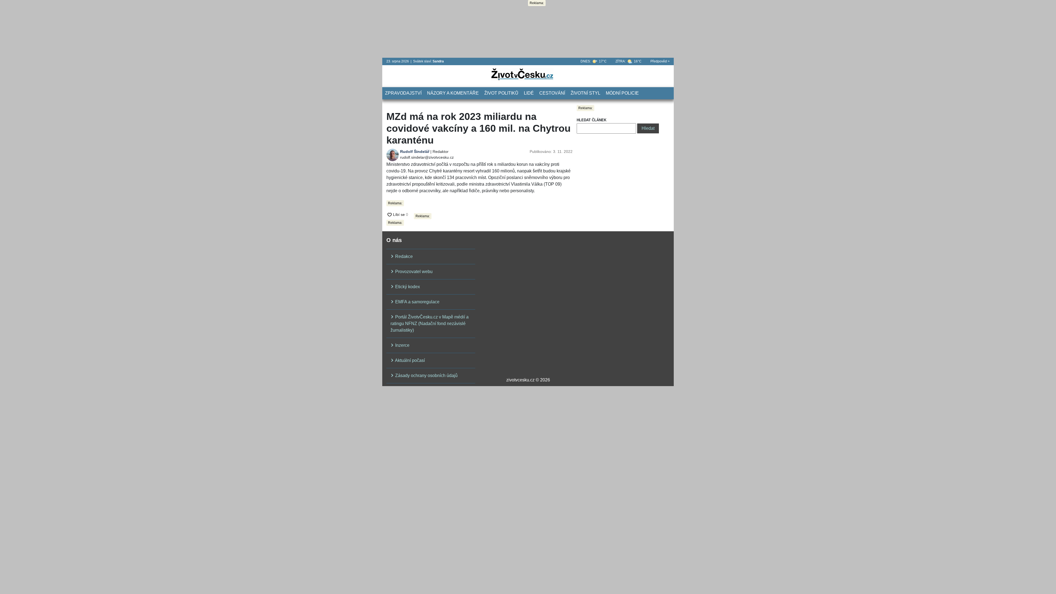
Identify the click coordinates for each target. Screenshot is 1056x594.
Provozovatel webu (413, 271)
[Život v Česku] (522, 74)
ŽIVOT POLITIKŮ (501, 93)
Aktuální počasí (409, 360)
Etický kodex (407, 286)
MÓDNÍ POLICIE (622, 93)
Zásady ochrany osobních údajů (426, 375)
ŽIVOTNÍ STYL (585, 93)
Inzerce (401, 345)
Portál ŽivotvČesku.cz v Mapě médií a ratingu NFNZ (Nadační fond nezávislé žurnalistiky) (430, 323)
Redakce (403, 256)
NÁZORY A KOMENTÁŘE (453, 93)
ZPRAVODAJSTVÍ (403, 93)
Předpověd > (660, 61)
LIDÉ (529, 93)
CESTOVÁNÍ (552, 93)
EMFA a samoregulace (416, 301)
